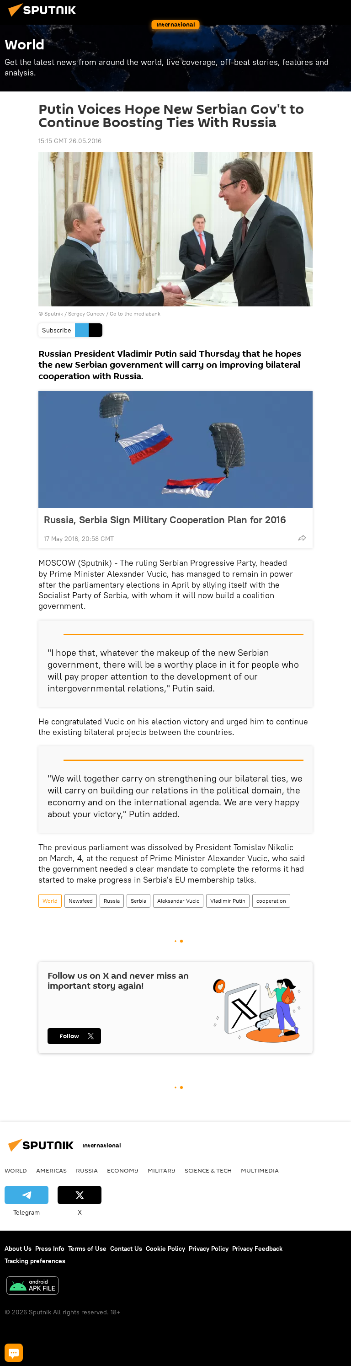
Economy (122, 1170)
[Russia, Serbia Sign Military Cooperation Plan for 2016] (175, 449)
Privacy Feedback (257, 1248)
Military (162, 1170)
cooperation (271, 900)
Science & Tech (208, 1170)
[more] (302, 538)
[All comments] (14, 1353)
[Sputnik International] (45, 18)
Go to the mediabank (135, 313)
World (50, 900)
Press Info (49, 1248)
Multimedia (260, 1170)
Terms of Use (87, 1248)
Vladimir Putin (227, 900)
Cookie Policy (165, 1248)
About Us (18, 1248)
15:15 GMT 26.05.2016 (69, 141)
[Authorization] (301, 10)
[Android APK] (32, 1286)
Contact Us (126, 1248)
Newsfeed (81, 900)
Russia (112, 900)
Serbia (138, 900)
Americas (51, 1170)
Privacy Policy (209, 1248)
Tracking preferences (35, 1261)
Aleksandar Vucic (178, 900)
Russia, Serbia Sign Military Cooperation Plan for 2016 (165, 519)
